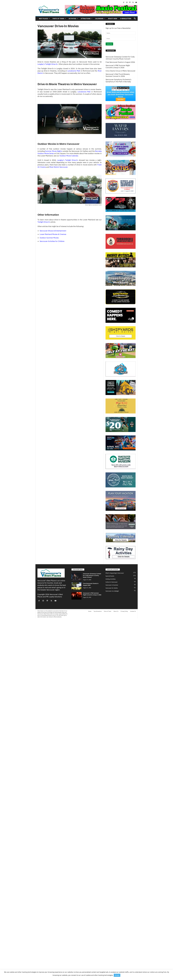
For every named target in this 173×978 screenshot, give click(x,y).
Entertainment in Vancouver (49, 23)
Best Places (43, 18)
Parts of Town (58, 18)
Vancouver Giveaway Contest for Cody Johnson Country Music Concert (120, 58)
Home (39, 23)
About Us (116, 611)
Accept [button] (117, 975)
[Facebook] (124, 2)
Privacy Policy (124, 611)
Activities (72, 18)
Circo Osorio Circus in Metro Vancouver (120, 71)
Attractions (86, 18)
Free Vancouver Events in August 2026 (120, 62)
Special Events (110, 576)
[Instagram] (127, 2)
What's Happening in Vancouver (115, 573)
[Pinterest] (130, 2)
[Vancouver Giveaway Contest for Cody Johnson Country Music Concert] (76, 576)
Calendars (99, 18)
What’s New (112, 18)
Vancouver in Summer (112, 585)
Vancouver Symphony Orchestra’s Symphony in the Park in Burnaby (118, 81)
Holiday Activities (111, 579)
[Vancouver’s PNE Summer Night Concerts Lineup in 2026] (76, 596)
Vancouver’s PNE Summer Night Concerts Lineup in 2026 (118, 66)
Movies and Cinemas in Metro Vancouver (67, 23)
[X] (133, 2)
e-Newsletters (125, 18)
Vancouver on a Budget (112, 591)
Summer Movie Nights (53, 151)
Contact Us (133, 611)
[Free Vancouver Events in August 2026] (76, 586)
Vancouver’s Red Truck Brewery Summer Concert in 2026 (118, 75)
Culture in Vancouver (112, 582)
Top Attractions (98, 611)
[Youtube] (136, 2)
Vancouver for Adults (112, 588)
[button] (134, 18)
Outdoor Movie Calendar (69, 156)
